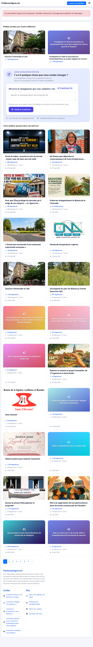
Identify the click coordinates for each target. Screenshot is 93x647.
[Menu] (89, 3)
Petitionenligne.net (10, 3)
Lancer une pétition (76, 3)
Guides (6, 590)
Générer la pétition (22, 109)
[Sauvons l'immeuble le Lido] (24, 46)
